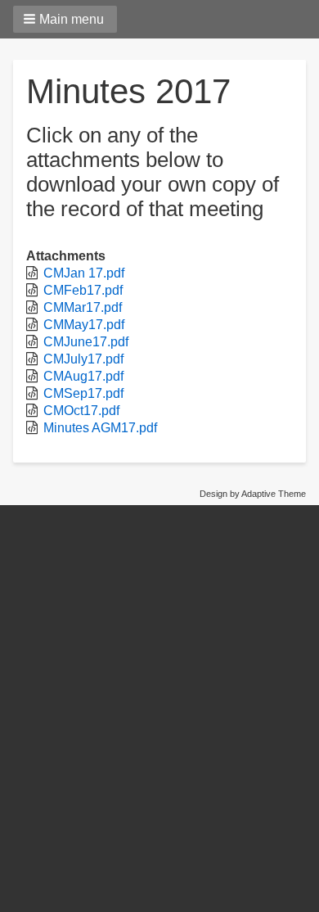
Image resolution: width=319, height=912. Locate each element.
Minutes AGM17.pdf (100, 428)
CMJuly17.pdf (83, 359)
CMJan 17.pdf (83, 273)
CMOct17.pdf (81, 411)
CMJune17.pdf (85, 342)
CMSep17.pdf (83, 393)
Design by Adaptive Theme (253, 494)
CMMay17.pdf (83, 325)
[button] (65, 19)
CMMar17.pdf (82, 307)
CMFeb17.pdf (83, 290)
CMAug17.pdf (83, 376)
